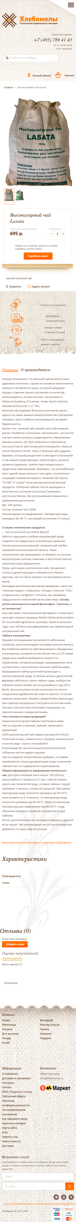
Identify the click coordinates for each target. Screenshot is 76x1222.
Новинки (45, 1033)
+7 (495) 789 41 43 (53, 39)
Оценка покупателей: (20, 953)
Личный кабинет (41, 75)
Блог (5, 1132)
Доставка (8, 1146)
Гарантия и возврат (14, 1123)
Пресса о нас (10, 1137)
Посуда (6, 1038)
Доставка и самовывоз (16, 1078)
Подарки (45, 1038)
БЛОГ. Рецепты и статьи (17, 1092)
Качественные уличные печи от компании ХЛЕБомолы (36, 842)
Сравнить (15, 286)
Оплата (6, 1087)
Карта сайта (9, 1128)
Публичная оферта (14, 1096)
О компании (10, 1074)
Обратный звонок (62, 34)
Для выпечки (10, 1033)
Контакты (8, 1083)
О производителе (35, 369)
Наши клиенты (11, 1141)
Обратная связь (50, 1074)
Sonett (6, 1042)
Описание (10, 369)
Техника (7, 1029)
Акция (6, 1020)
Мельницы (9, 1024)
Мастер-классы (50, 1024)
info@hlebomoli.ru (51, 1078)
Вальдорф (46, 1020)
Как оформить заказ (14, 1119)
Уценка (44, 1029)
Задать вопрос (41, 286)
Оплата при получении (53, 304)
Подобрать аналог (38, 256)
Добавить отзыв (15, 944)
